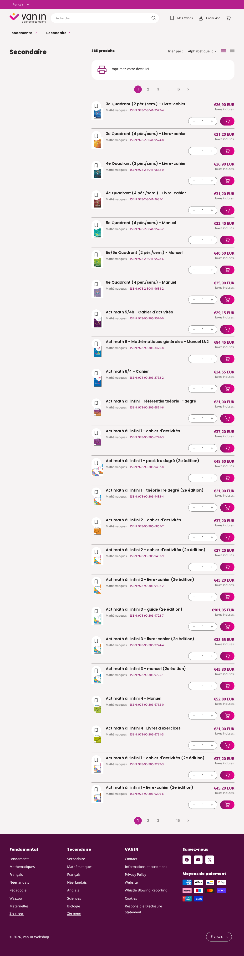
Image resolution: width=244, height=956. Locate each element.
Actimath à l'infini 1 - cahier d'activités (143, 431)
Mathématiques (22, 866)
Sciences (74, 898)
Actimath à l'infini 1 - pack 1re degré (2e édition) (152, 460)
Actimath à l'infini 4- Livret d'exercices (143, 728)
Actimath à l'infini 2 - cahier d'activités (143, 520)
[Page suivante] (188, 89)
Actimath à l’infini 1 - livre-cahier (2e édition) (149, 787)
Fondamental (20, 858)
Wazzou (16, 898)
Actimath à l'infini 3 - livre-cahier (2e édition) (150, 639)
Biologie (73, 906)
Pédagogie (18, 890)
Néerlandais (19, 882)
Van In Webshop (36, 937)
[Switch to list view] (223, 51)
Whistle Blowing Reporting (146, 890)
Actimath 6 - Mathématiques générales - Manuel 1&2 (157, 341)
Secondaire (76, 858)
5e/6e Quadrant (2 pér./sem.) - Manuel (144, 252)
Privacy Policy (135, 874)
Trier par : (175, 51)
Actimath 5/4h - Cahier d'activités (139, 312)
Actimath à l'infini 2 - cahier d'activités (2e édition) (155, 550)
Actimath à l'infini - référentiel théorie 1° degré (151, 401)
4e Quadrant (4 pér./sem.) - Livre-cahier (146, 193)
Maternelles (19, 906)
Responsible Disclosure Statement (143, 909)
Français (16, 874)
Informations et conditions (146, 866)
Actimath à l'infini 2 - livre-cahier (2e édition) (150, 579)
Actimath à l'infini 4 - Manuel (133, 698)
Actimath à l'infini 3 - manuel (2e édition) (146, 668)
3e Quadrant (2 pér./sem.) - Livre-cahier (146, 104)
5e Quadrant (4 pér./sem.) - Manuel (141, 223)
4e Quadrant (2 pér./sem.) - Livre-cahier (146, 163)
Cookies (131, 898)
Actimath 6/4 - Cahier (127, 371)
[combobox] (105, 18)
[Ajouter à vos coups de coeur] (96, 106)
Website (131, 882)
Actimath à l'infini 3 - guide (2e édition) (144, 609)
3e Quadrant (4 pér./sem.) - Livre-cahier (146, 133)
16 (178, 89)
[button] (23, 32)
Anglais (73, 890)
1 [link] (138, 89)
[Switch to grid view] (232, 51)
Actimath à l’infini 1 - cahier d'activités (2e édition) (155, 758)
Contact (131, 858)
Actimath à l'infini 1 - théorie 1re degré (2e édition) (154, 490)
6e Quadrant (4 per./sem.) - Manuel (141, 282)
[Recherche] (153, 18)
